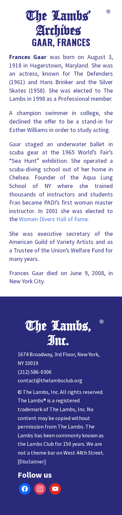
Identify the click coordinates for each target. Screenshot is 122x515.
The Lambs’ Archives (58, 23)
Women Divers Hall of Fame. (54, 219)
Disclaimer (31, 461)
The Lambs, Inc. (58, 333)
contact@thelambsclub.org (50, 380)
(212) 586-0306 (35, 371)
